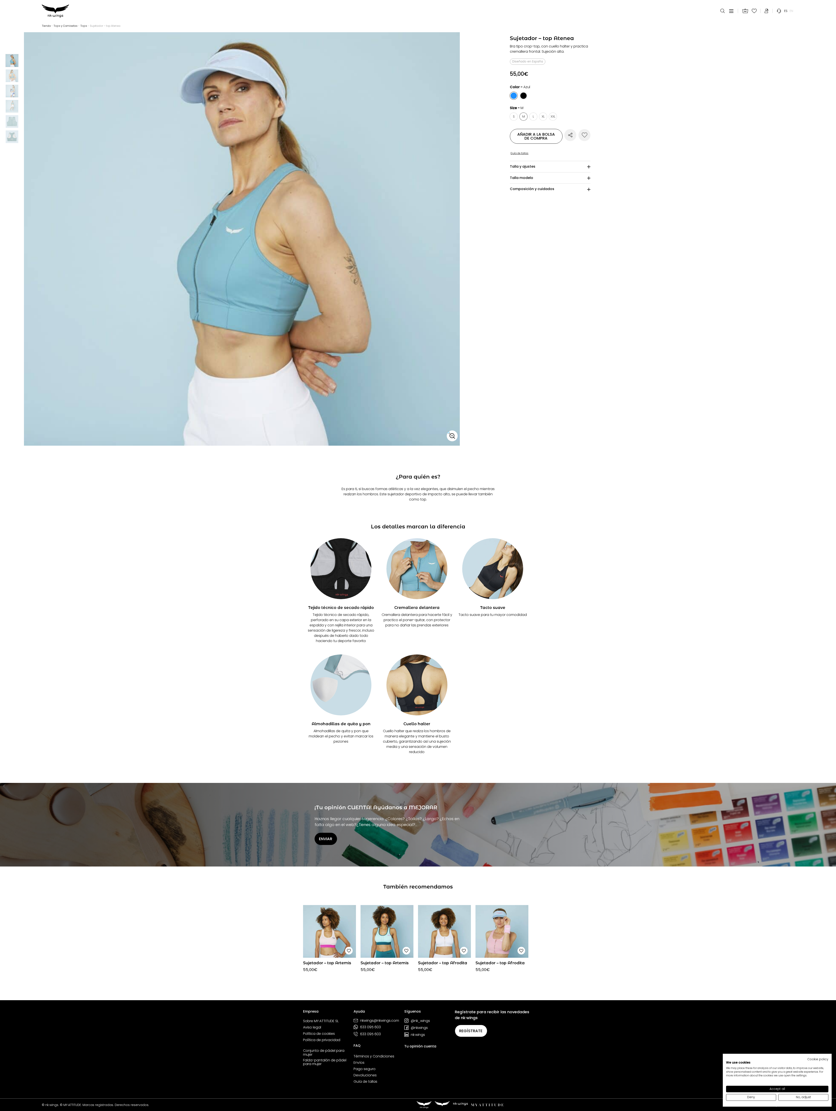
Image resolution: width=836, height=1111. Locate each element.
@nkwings (419, 1027)
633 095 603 (370, 1027)
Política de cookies (319, 1034)
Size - (516, 107)
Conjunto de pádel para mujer (323, 1052)
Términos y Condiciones (374, 1056)
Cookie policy (817, 1059)
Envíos (359, 1063)
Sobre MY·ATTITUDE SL (321, 1021)
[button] (452, 435)
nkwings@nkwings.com (379, 1021)
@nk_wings (420, 1020)
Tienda (46, 26)
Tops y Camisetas (66, 26)
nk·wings (418, 1034)
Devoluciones (365, 1075)
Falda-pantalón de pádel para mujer (324, 1062)
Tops (83, 26)
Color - (520, 86)
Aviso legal (312, 1027)
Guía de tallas (365, 1082)
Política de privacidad (321, 1040)
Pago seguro (365, 1069)
